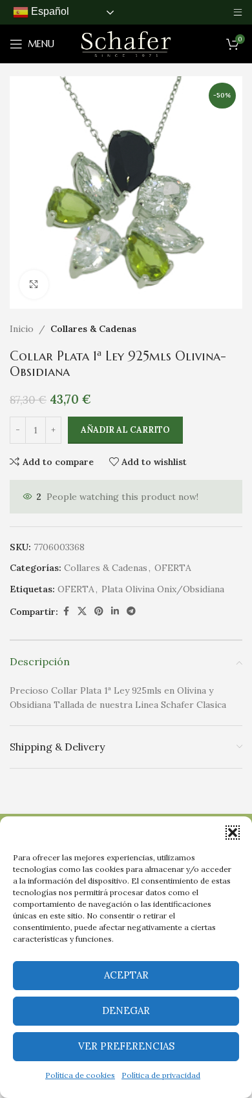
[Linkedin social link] (115, 611)
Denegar (126, 1010)
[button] (232, 832)
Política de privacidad (160, 1075)
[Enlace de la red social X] (82, 611)
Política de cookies (80, 1075)
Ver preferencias (126, 1046)
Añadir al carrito (125, 429)
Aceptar (126, 975)
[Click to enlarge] (33, 284)
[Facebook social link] (66, 611)
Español (48, 11)
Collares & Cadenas (93, 329)
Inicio (22, 329)
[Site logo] (126, 43)
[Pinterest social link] (98, 611)
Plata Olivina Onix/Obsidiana (162, 589)
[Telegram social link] (131, 611)
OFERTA (172, 568)
